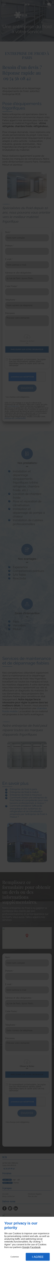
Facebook (35, 1247)
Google (26, 1247)
